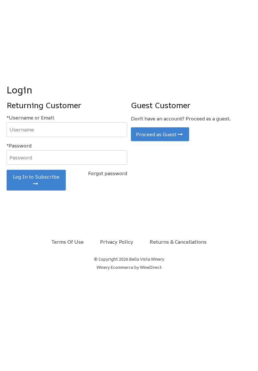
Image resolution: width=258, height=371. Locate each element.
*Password (19, 145)
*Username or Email (30, 117)
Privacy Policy (116, 241)
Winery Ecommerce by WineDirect (129, 267)
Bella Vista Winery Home (129, 32)
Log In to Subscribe (36, 176)
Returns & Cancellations (178, 241)
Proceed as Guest (157, 134)
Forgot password (107, 173)
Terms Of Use (68, 241)
